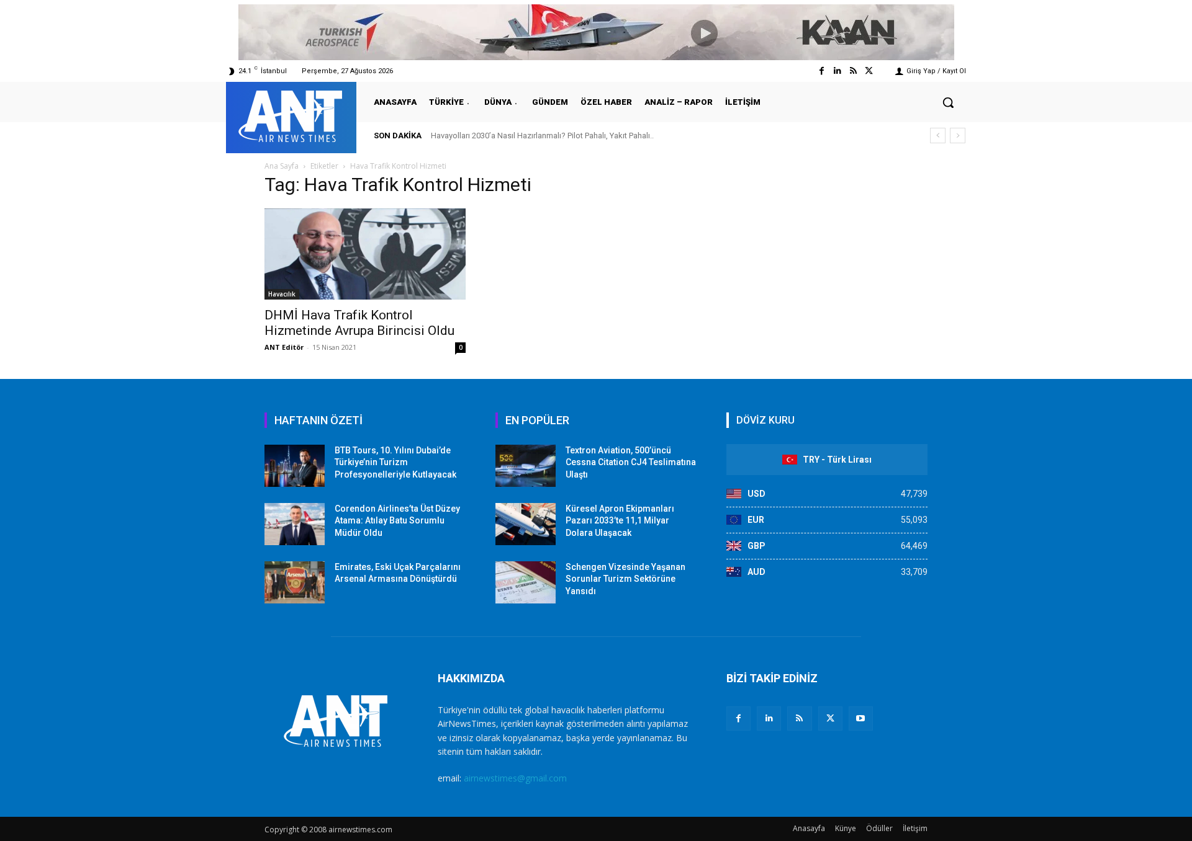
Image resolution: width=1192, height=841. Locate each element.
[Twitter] (869, 71)
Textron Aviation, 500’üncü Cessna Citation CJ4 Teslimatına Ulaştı (631, 462)
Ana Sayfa (281, 166)
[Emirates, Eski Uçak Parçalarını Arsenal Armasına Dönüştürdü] (294, 582)
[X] (830, 718)
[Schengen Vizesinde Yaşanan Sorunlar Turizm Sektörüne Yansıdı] (525, 582)
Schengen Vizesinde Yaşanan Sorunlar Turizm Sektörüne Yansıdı (625, 579)
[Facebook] (821, 71)
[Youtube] (861, 718)
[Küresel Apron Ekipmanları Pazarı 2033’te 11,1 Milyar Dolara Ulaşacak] (525, 524)
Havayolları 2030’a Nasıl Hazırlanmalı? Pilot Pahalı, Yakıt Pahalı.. (542, 135)
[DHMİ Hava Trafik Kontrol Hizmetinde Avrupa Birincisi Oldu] (365, 254)
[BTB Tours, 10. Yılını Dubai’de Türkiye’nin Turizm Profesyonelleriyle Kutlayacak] (294, 466)
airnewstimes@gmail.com (515, 778)
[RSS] (799, 718)
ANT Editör (284, 347)
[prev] (938, 135)
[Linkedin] (837, 71)
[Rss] (853, 71)
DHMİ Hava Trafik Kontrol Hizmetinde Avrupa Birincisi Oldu (359, 323)
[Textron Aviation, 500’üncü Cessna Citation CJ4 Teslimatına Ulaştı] (525, 466)
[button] (948, 102)
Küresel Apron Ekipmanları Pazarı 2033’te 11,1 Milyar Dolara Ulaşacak (620, 521)
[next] (957, 135)
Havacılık (282, 294)
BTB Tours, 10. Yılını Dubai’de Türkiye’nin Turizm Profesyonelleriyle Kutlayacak (395, 462)
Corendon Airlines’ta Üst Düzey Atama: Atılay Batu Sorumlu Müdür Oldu (397, 521)
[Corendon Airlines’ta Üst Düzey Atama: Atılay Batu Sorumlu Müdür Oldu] (294, 524)
